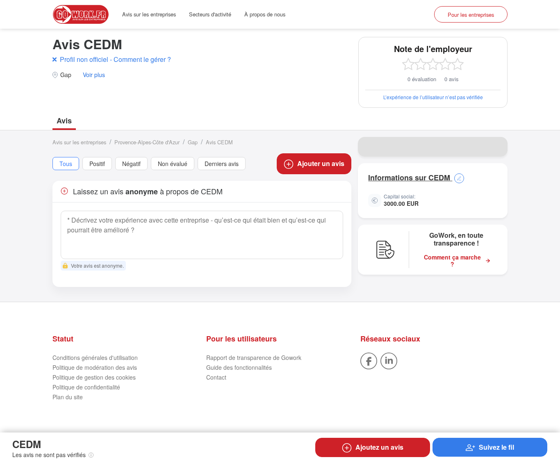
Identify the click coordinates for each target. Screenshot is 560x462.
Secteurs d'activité (210, 14)
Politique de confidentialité (86, 387)
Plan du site (67, 397)
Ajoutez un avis (379, 447)
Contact (216, 377)
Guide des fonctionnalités (239, 367)
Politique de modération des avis (94, 367)
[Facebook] (368, 360)
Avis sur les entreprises (149, 14)
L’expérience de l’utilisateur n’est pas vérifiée (433, 96)
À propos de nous (264, 14)
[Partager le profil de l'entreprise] (496, 147)
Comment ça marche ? (452, 260)
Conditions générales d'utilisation (95, 357)
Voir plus (94, 75)
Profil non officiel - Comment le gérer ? (115, 59)
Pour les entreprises (471, 14)
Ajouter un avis (320, 163)
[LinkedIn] (388, 360)
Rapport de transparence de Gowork (253, 357)
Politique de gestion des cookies (94, 377)
